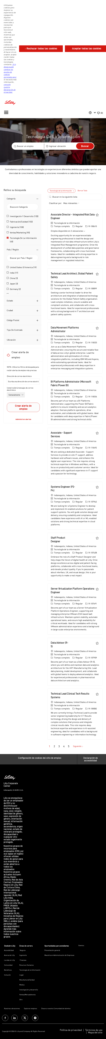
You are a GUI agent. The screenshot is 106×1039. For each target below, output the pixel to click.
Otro (20, 999)
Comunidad (8, 965)
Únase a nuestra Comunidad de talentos (56, 1008)
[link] (23, 419)
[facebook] (5, 1018)
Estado (10, 300)
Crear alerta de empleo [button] (23, 407)
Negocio (22, 950)
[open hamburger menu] (6, 113)
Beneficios (8, 970)
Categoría (11, 198)
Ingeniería (23, 955)
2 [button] (54, 746)
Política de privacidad (71, 1029)
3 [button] (59, 746)
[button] (85, 146)
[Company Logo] (10, 102)
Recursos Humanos (26, 965)
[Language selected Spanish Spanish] (93, 113)
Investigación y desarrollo (28, 990)
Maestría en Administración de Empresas (59, 955)
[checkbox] (97, 215)
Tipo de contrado (14, 330)
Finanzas (22, 960)
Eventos (81, 945)
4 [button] (64, 746)
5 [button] (68, 746)
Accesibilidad (9, 950)
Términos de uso (93, 1029)
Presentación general (52, 950)
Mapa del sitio (95, 1032)
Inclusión (7, 975)
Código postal (13, 320)
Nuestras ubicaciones (12, 1008)
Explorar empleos (30, 1008)
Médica (21, 985)
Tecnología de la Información (29, 970)
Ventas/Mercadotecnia (27, 995)
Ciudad (10, 310)
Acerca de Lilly (9, 955)
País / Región (13, 249)
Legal (21, 975)
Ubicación (11, 339)
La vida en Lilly (9, 960)
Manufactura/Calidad (27, 980)
